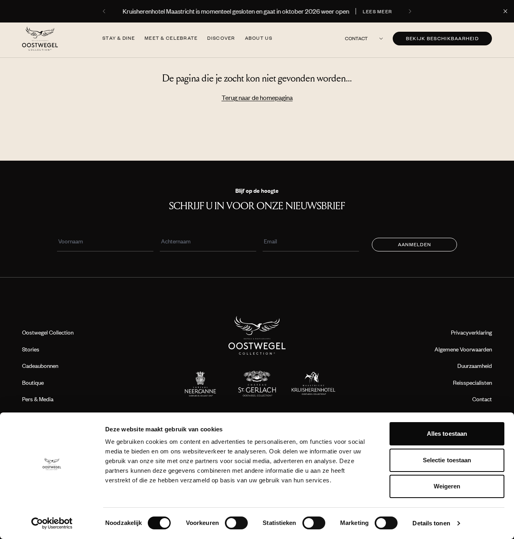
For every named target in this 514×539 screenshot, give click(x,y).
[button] (105, 11)
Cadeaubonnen (40, 366)
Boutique (33, 382)
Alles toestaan (447, 433)
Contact (356, 38)
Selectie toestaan (447, 460)
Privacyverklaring (471, 332)
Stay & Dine (118, 38)
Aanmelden (414, 244)
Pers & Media (37, 399)
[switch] (236, 523)
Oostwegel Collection (47, 332)
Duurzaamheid (474, 366)
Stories (30, 349)
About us (258, 38)
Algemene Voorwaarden (463, 349)
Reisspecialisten (472, 382)
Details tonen (431, 523)
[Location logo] (200, 383)
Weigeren (447, 486)
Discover (221, 38)
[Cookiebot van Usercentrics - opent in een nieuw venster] (52, 523)
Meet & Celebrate (171, 38)
